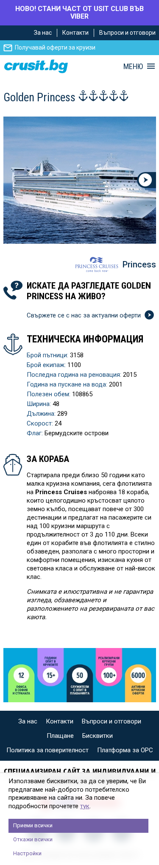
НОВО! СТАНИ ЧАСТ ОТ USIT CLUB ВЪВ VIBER (79, 12)
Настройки (27, 853)
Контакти (75, 32)
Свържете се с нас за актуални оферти (84, 315)
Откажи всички (33, 839)
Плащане (60, 736)
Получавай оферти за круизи (55, 47)
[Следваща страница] (146, 180)
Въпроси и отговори (127, 32)
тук (84, 806)
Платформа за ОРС (125, 750)
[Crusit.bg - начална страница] (36, 66)
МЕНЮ (133, 66)
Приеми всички (33, 825)
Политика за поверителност (47, 750)
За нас (43, 32)
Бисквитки (97, 736)
